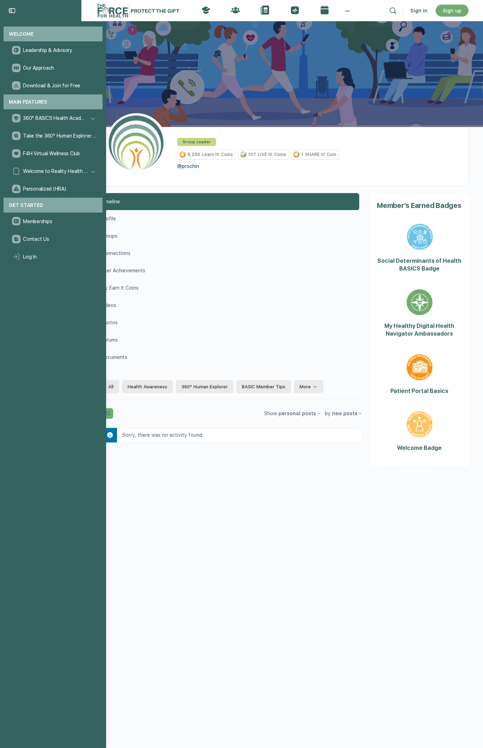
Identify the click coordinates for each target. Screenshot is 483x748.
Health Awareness (147, 386)
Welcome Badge (419, 448)
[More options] (347, 10)
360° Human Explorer (204, 386)
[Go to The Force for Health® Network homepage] (137, 10)
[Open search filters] (108, 413)
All (111, 386)
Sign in (418, 10)
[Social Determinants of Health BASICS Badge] (420, 248)
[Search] (393, 10)
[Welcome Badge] (420, 435)
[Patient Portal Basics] (420, 378)
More (305, 386)
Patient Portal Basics (419, 391)
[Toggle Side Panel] (12, 10)
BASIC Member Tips (263, 386)
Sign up (452, 10)
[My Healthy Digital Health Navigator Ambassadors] (420, 313)
